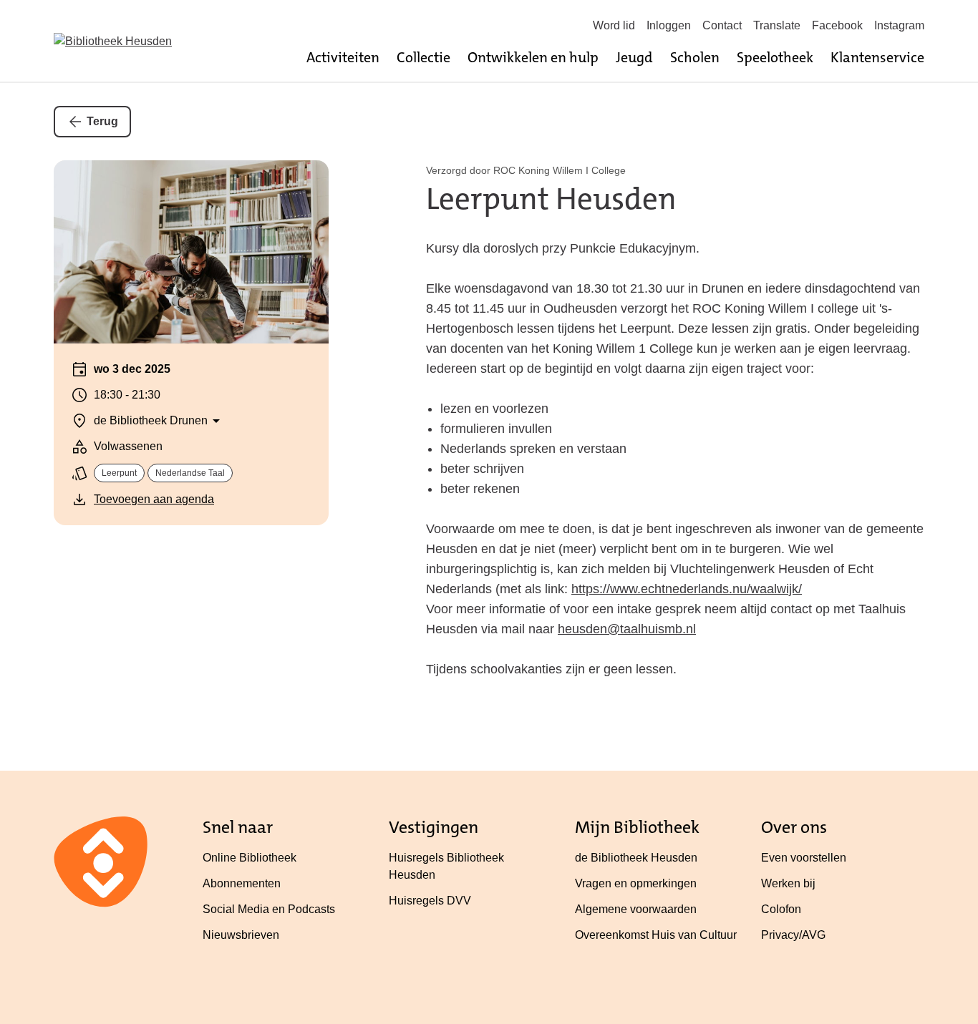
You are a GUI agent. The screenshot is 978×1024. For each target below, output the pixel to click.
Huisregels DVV (430, 900)
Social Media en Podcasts (269, 909)
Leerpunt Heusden (551, 199)
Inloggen (669, 25)
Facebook (837, 25)
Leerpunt (119, 473)
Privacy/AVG (793, 935)
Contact (722, 25)
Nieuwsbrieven (241, 935)
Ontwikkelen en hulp (533, 57)
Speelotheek (775, 57)
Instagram (899, 25)
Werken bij (788, 883)
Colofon (781, 909)
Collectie (423, 57)
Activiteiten (342, 57)
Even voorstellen (803, 858)
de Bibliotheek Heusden (636, 858)
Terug (102, 121)
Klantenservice (877, 57)
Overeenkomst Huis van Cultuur (656, 935)
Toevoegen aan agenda (154, 499)
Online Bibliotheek (249, 858)
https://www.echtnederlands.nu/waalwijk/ (686, 589)
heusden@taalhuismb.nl (627, 629)
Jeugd (634, 57)
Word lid (614, 25)
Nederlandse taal (190, 473)
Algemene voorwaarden (636, 909)
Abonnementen (242, 883)
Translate (776, 25)
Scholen (695, 57)
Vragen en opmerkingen (636, 883)
